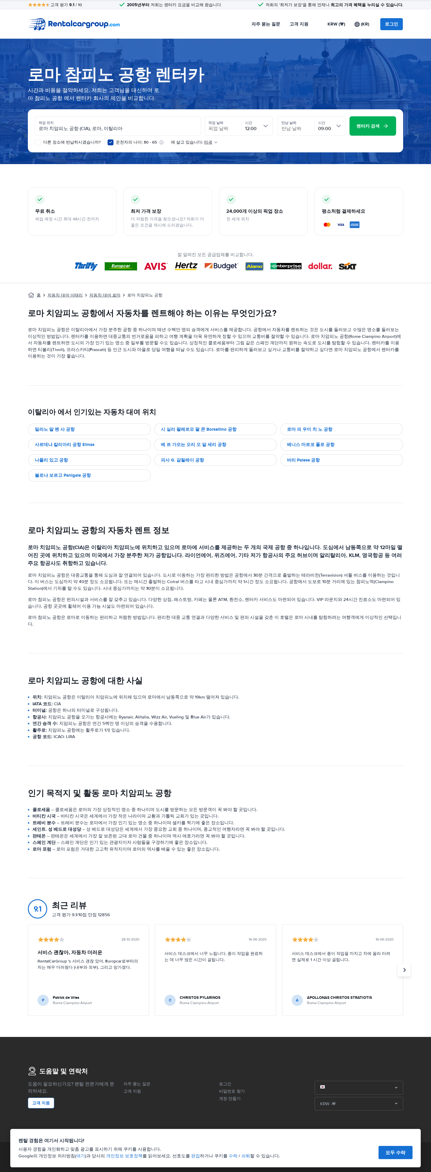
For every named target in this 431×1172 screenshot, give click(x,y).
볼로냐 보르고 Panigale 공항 (63, 475)
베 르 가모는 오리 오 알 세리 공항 (193, 444)
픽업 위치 (46, 122)
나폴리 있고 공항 (51, 460)
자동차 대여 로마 (105, 295)
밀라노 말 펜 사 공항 (55, 429)
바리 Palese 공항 (303, 460)
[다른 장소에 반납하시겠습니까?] (38, 142)
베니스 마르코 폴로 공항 (311, 444)
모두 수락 (395, 1152)
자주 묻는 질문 (266, 24)
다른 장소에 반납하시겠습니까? (71, 142)
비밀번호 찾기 (232, 1091)
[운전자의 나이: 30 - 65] (110, 142)
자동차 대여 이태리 (65, 295)
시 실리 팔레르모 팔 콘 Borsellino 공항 (199, 429)
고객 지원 (299, 24)
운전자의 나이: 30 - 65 (136, 142)
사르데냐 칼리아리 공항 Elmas (64, 444)
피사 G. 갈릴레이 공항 (182, 460)
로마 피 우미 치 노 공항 (309, 429)
